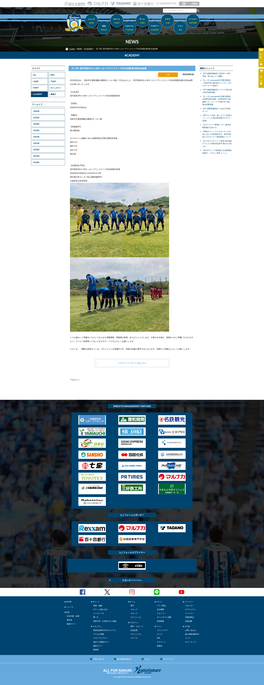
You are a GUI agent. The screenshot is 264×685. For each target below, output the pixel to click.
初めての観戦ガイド (101, 642)
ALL (34, 75)
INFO (53, 75)
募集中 (53, 94)
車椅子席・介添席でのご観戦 (104, 621)
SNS (158, 638)
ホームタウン (56, 88)
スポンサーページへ (132, 580)
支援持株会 (189, 617)
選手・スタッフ (136, 626)
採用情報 (160, 621)
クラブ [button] (167, 21)
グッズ (159, 634)
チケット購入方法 (100, 609)
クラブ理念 (161, 605)
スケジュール (135, 617)
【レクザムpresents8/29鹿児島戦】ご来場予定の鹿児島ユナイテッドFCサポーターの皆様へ (216, 83)
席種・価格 (97, 605)
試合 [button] (104, 28)
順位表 (69, 620)
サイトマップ (190, 642)
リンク (187, 638)
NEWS (79, 49)
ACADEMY (88, 49)
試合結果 (134, 630)
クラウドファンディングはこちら (132, 363)
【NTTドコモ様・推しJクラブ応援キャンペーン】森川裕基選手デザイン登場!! (217, 118)
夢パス (96, 617)
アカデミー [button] (155, 28)
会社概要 (160, 609)
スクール (134, 638)
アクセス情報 (98, 634)
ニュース (91, 21)
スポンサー (189, 605)
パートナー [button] (193, 21)
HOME (72, 49)
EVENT (36, 88)
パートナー (189, 613)
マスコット (161, 642)
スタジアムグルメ (100, 638)
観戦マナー (71, 624)
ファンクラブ (162, 630)
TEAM (53, 81)
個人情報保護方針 (192, 634)
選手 (132, 605)
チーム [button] (142, 21)
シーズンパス (98, 613)
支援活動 (188, 621)
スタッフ (134, 609)
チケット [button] (116, 21)
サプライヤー (190, 609)
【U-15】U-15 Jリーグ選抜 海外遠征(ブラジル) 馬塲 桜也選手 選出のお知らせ (217, 143)
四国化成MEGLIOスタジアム (104, 630)
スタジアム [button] (129, 28)
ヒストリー (161, 613)
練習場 (96, 650)
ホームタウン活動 (164, 617)
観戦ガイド (97, 646)
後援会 (159, 646)
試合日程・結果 (73, 616)
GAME (35, 81)
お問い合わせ (190, 630)
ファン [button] (180, 28)
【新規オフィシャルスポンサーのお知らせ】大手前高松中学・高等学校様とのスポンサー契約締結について (216, 134)
